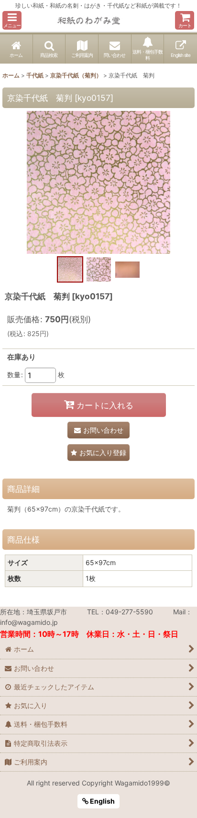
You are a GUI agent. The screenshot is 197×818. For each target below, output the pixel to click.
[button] (12, 20)
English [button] (101, 801)
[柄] (98, 182)
